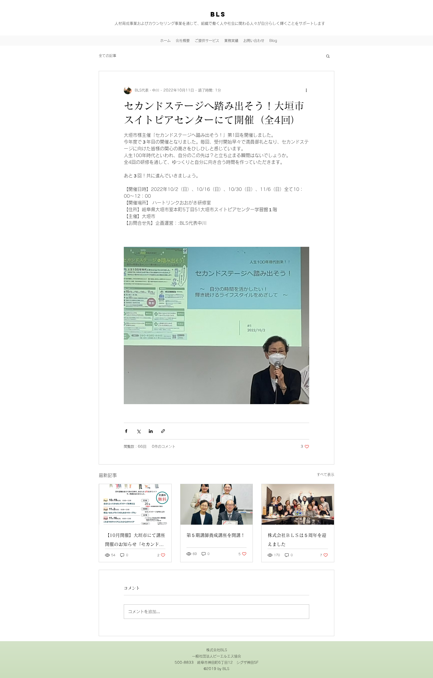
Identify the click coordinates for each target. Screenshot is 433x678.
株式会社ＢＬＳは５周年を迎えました (297, 539)
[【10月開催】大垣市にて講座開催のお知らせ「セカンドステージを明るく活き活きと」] (135, 504)
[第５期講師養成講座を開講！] (216, 504)
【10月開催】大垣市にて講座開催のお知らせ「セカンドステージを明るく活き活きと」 (135, 541)
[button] (328, 56)
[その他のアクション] (306, 90)
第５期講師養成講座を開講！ (215, 535)
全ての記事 (107, 55)
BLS (218, 14)
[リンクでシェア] (163, 431)
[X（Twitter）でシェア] (138, 431)
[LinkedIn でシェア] (150, 431)
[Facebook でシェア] (126, 431)
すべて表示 (325, 474)
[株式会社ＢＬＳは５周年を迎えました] (298, 504)
